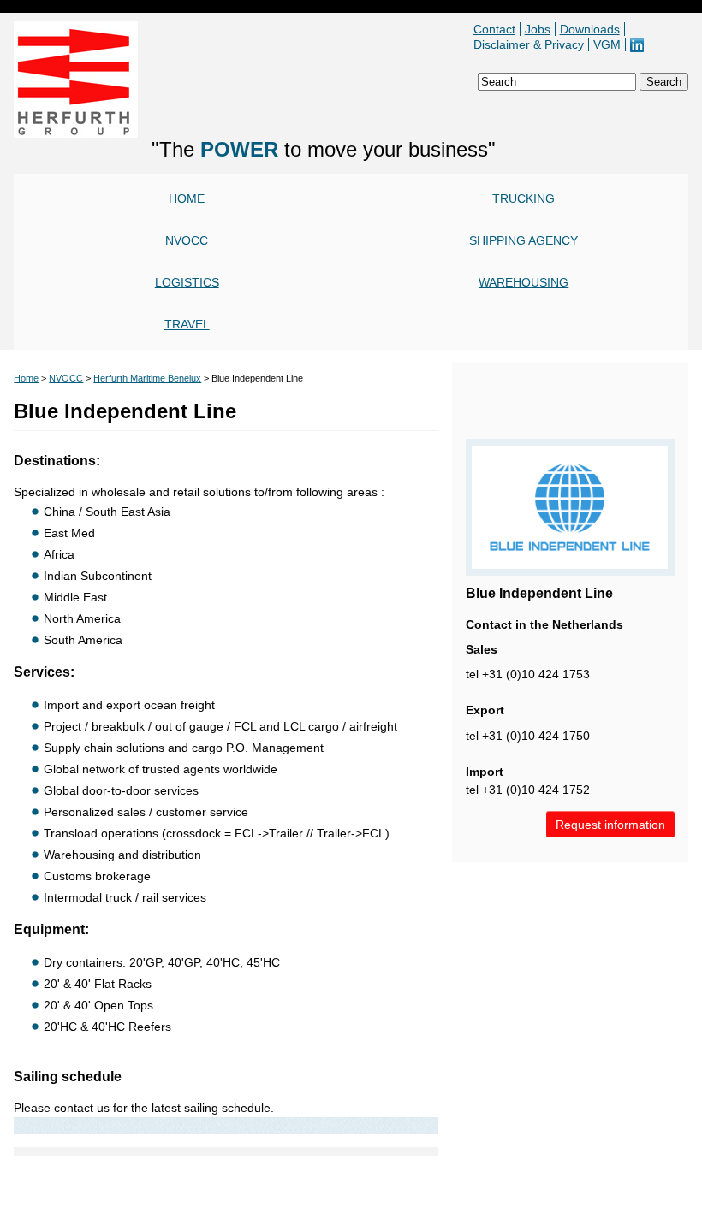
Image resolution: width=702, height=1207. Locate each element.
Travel (187, 324)
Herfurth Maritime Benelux (147, 378)
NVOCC (186, 240)
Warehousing (523, 282)
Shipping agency (523, 240)
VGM (607, 44)
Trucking (523, 198)
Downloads (590, 29)
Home (187, 198)
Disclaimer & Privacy (528, 44)
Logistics (187, 282)
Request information (610, 824)
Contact (494, 29)
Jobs (537, 29)
